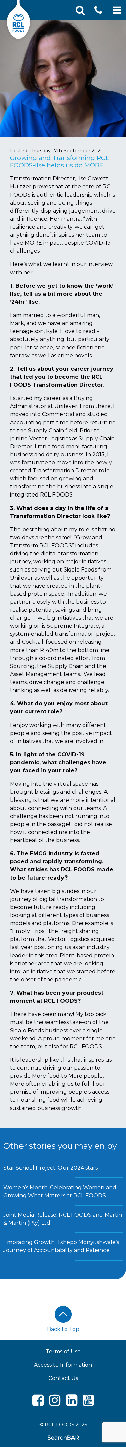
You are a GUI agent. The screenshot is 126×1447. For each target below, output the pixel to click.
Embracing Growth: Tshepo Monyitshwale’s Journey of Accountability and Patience (61, 1246)
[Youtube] (88, 1403)
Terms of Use (63, 1351)
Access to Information (63, 1365)
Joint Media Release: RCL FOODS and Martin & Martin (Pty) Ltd (62, 1219)
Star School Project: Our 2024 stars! (51, 1168)
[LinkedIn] (71, 1403)
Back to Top (63, 1329)
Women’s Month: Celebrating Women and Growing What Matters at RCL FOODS (59, 1191)
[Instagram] (54, 1403)
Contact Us (63, 1378)
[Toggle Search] (80, 10)
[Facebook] (38, 1403)
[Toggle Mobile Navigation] (117, 10)
